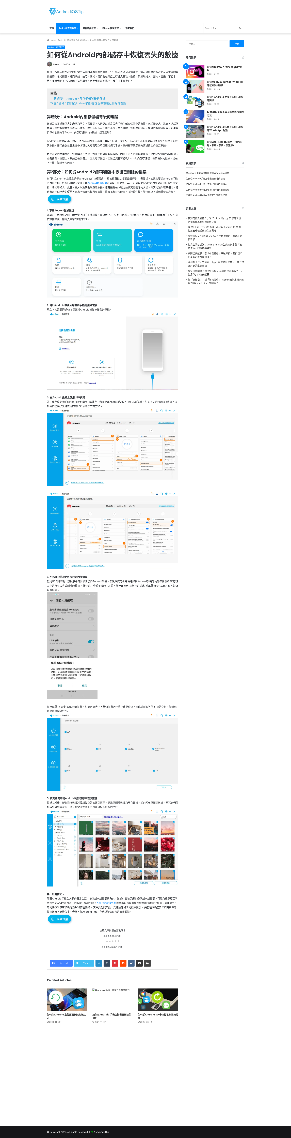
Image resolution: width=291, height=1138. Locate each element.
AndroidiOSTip (101, 1132)
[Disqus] (112, 1074)
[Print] (147, 963)
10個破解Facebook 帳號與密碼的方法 (225, 113)
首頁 (52, 28)
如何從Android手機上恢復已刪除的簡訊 (205, 178)
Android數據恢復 (97, 183)
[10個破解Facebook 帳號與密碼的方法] (195, 116)
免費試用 (62, 199)
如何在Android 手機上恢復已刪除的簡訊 (111, 1016)
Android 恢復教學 (67, 28)
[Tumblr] (107, 963)
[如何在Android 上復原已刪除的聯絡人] (67, 999)
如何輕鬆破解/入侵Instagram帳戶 (225, 68)
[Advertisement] (179, 11)
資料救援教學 (89, 28)
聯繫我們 (129, 28)
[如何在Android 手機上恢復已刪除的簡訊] (112, 999)
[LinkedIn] (98, 963)
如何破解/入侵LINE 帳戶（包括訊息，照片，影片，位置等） (224, 143)
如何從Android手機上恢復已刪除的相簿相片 (207, 189)
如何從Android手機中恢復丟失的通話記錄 (206, 195)
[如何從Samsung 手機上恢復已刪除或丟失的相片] (195, 86)
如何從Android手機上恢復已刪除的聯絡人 (206, 184)
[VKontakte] (131, 963)
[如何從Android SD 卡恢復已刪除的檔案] (158, 999)
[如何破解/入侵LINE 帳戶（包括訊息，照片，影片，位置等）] (195, 146)
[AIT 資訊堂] (66, 11)
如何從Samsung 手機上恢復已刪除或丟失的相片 (225, 83)
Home (52, 40)
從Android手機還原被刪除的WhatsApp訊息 (207, 173)
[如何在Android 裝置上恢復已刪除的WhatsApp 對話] (195, 131)
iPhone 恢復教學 (110, 28)
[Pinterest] (115, 963)
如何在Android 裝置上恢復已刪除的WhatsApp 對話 (225, 128)
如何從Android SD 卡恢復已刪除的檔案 (158, 1016)
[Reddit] (123, 963)
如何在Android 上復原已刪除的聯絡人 (66, 1016)
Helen (56, 64)
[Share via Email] (139, 963)
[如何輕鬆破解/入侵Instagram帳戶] (195, 71)
